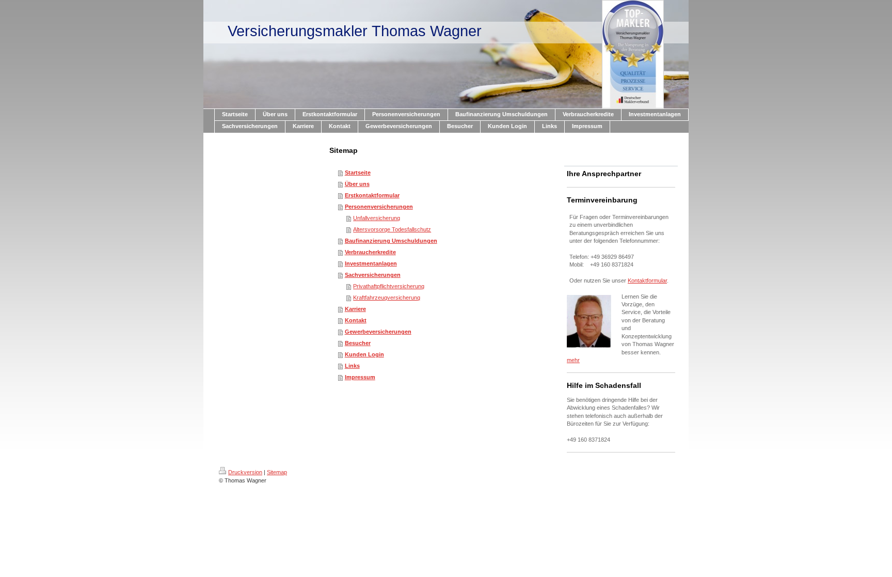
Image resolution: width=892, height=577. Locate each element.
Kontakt (356, 320)
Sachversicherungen (373, 275)
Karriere (355, 309)
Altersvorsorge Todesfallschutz (392, 229)
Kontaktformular (647, 280)
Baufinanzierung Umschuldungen (391, 241)
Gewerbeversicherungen (378, 332)
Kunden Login (364, 354)
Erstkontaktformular (372, 195)
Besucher (358, 343)
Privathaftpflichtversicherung (388, 286)
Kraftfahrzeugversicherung (386, 297)
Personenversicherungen (379, 207)
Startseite (358, 172)
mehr (573, 360)
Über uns (357, 184)
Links (352, 366)
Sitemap (277, 472)
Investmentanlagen (371, 263)
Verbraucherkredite (370, 252)
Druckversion (245, 472)
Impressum (360, 377)
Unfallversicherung (376, 218)
